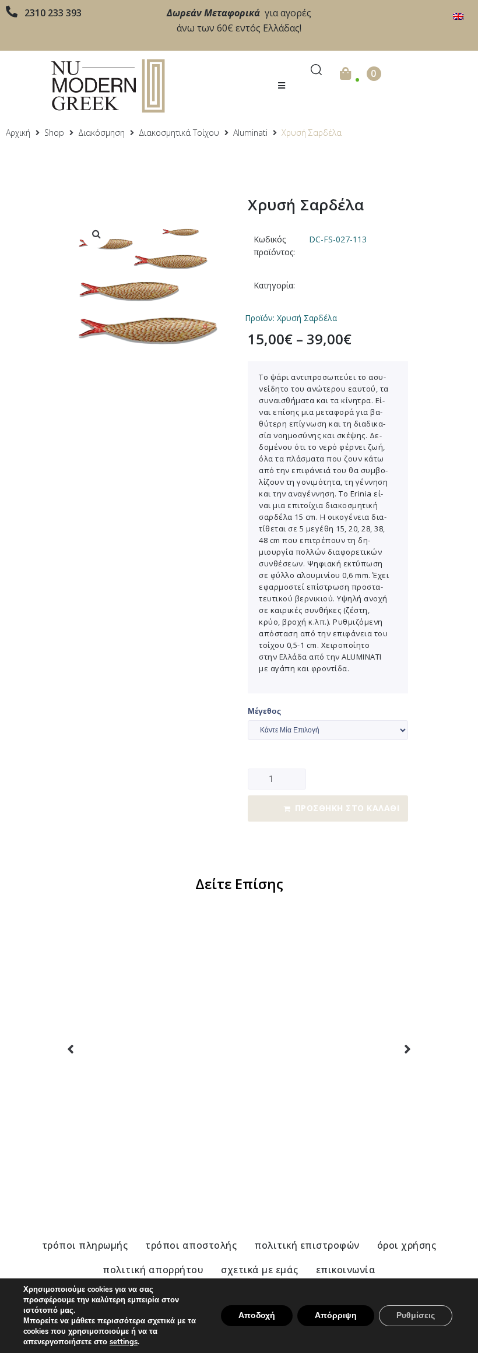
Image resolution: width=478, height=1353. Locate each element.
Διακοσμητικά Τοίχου (179, 132)
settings (124, 1342)
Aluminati (250, 132)
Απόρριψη (336, 1315)
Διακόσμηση (101, 132)
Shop (54, 132)
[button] (281, 86)
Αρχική (18, 132)
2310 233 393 (53, 12)
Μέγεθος (264, 711)
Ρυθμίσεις (415, 1315)
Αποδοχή (256, 1315)
